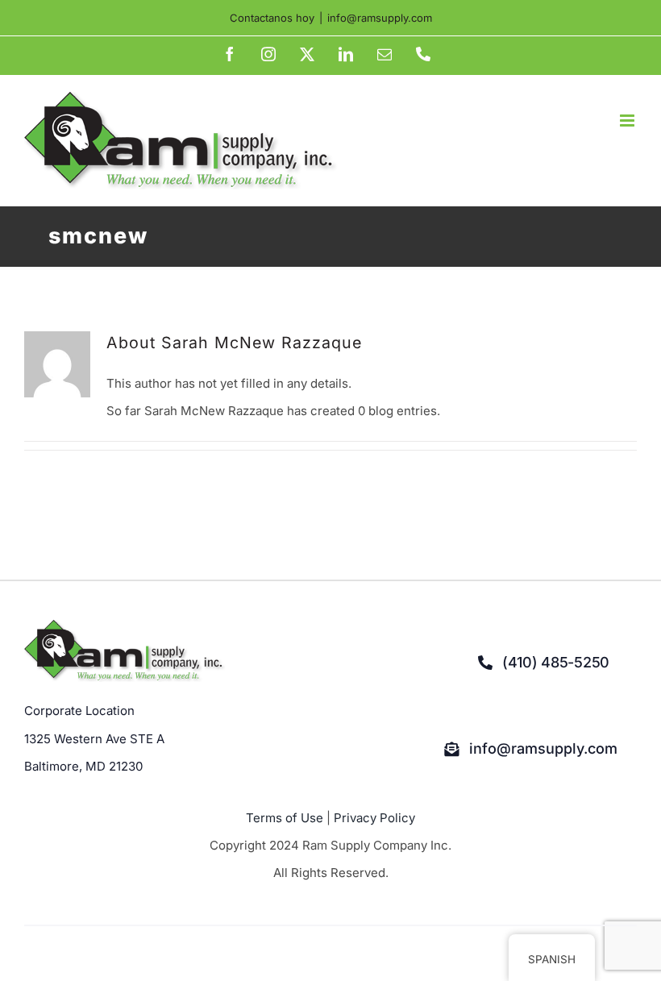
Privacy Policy (374, 817)
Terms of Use (284, 817)
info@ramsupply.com (379, 17)
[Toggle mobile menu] (628, 120)
